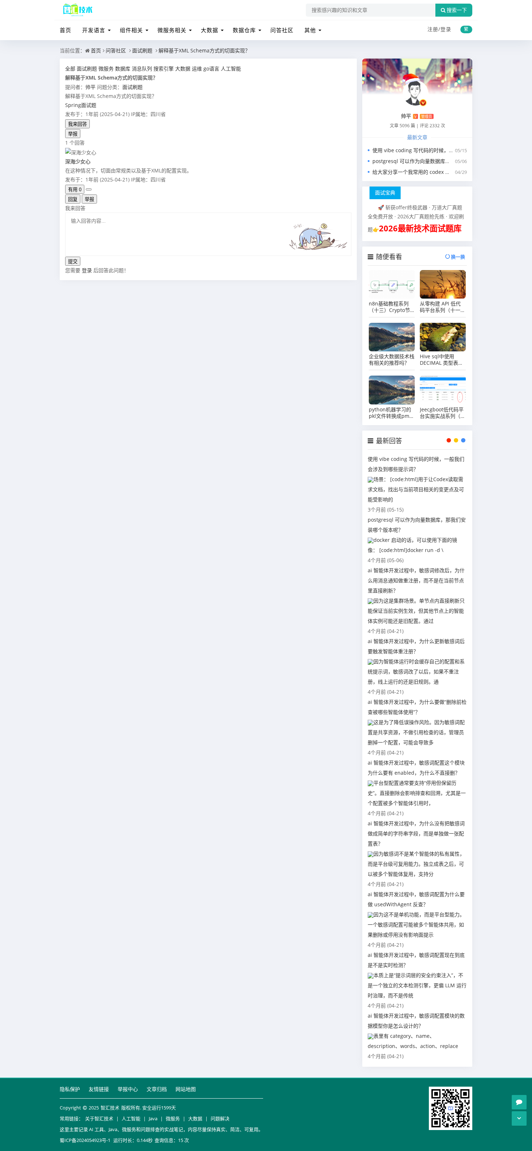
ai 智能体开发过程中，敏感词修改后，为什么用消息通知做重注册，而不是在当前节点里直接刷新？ (416, 580)
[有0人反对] (89, 189)
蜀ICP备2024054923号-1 (85, 1140)
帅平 (90, 87)
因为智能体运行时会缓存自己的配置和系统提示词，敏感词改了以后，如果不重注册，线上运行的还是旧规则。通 (416, 671)
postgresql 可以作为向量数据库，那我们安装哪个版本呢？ (439, 161)
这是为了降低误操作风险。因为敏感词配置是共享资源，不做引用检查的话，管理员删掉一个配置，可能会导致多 (416, 732)
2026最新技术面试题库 (420, 228)
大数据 (209, 30)
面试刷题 (142, 50)
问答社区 (282, 30)
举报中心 (128, 1089)
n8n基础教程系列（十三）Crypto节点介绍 (389, 306)
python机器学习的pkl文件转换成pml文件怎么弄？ (390, 412)
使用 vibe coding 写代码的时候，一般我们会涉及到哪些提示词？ (446, 150)
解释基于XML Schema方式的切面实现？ (204, 50)
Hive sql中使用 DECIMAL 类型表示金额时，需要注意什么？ (442, 359)
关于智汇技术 (99, 1118)
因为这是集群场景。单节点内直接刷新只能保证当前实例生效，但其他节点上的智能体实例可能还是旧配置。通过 (416, 610)
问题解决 (220, 1118)
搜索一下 (457, 10)
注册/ (433, 29)
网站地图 (186, 1089)
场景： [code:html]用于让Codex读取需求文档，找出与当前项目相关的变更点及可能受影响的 (416, 489)
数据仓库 (244, 30)
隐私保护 (70, 1089)
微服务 (173, 1118)
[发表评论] (519, 1102)
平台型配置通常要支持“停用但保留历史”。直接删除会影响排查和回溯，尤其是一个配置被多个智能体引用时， (417, 792)
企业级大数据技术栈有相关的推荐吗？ (391, 359)
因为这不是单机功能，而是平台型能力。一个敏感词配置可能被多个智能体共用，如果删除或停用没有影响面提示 (416, 924)
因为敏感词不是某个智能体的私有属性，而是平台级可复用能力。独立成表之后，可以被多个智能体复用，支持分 (416, 863)
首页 (65, 30)
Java (153, 1118)
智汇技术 (110, 1107)
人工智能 (131, 1118)
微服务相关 (171, 30)
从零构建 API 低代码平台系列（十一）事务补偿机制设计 (442, 306)
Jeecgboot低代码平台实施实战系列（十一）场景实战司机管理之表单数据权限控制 (442, 412)
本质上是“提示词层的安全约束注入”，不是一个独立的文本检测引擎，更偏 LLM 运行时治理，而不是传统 (417, 985)
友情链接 (99, 1089)
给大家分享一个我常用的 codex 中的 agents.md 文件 (433, 171)
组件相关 (131, 30)
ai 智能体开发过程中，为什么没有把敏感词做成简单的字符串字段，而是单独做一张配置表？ (416, 833)
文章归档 (157, 1089)
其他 (310, 30)
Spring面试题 (80, 105)
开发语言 (93, 30)
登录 (445, 29)
